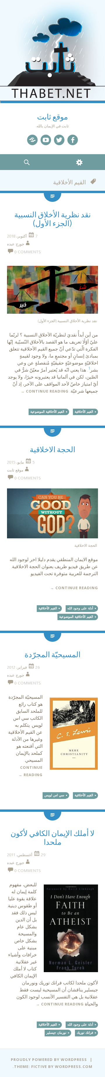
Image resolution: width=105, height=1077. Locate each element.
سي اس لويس (54, 795)
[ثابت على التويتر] (59, 140)
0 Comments (27, 251)
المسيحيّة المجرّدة (52, 654)
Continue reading (45, 391)
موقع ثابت (52, 117)
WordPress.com (73, 1066)
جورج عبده (15, 244)
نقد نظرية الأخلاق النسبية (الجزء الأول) (52, 219)
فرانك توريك (85, 1033)
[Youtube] (46, 140)
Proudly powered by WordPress (49, 1059)
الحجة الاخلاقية (52, 449)
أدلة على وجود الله (80, 608)
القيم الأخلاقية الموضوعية (47, 412)
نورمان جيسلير (56, 1033)
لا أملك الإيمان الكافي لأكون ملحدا (52, 838)
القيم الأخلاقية (84, 412)
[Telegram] (32, 140)
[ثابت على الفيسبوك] (72, 140)
